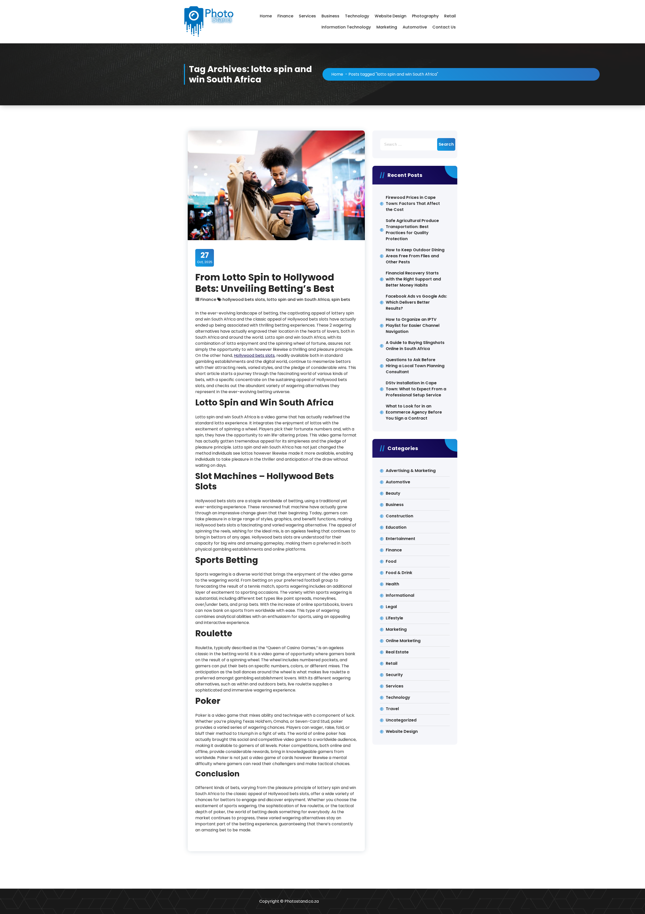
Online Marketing (403, 641)
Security (394, 675)
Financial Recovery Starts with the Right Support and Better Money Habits (413, 279)
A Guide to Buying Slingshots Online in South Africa (415, 346)
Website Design (390, 16)
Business (330, 16)
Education (396, 527)
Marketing (386, 27)
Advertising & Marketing (411, 471)
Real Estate (397, 652)
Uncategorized (401, 720)
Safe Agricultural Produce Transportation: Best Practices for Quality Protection (412, 230)
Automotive (415, 27)
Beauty (393, 493)
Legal (391, 607)
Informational (400, 595)
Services (307, 16)
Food (391, 561)
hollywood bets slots (243, 299)
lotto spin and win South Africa (298, 299)
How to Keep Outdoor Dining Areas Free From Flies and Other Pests (415, 256)
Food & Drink (399, 573)
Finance (285, 16)
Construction (399, 516)
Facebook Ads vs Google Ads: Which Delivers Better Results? (416, 302)
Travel (392, 709)
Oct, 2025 (204, 257)
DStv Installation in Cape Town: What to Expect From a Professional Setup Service (416, 389)
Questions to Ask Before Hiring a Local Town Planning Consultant (415, 366)
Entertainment (400, 539)
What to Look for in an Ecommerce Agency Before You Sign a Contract (414, 412)
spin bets (340, 299)
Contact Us (444, 27)
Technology (357, 16)
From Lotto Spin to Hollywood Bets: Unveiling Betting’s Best (264, 283)
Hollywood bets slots (254, 355)
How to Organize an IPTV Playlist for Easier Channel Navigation (412, 325)
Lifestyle (394, 618)
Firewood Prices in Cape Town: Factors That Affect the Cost (413, 203)
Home (266, 16)
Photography (425, 16)
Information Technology (346, 27)
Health (392, 584)
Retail (450, 16)
